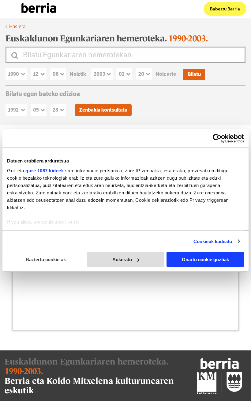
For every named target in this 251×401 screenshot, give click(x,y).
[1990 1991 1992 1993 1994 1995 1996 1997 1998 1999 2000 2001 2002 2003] (18, 74)
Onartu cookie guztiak (205, 259)
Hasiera (16, 27)
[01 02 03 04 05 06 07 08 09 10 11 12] (40, 110)
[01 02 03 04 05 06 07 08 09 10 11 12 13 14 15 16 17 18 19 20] (145, 74)
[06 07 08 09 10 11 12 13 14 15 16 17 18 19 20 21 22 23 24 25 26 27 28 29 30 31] (60, 74)
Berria (38, 8)
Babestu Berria (225, 8)
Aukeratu (122, 259)
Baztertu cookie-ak (46, 259)
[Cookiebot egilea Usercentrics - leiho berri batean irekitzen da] (217, 138)
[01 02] (126, 74)
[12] (40, 74)
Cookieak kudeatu (212, 241)
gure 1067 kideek (44, 170)
